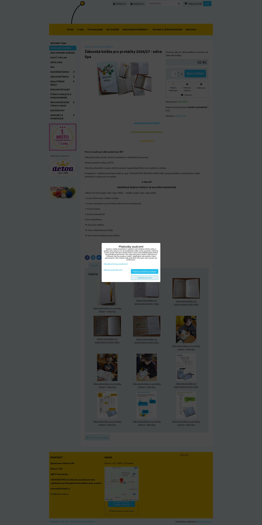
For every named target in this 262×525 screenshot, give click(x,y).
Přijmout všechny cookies (144, 271)
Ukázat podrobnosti (113, 270)
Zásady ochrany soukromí (115, 263)
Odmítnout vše (145, 277)
